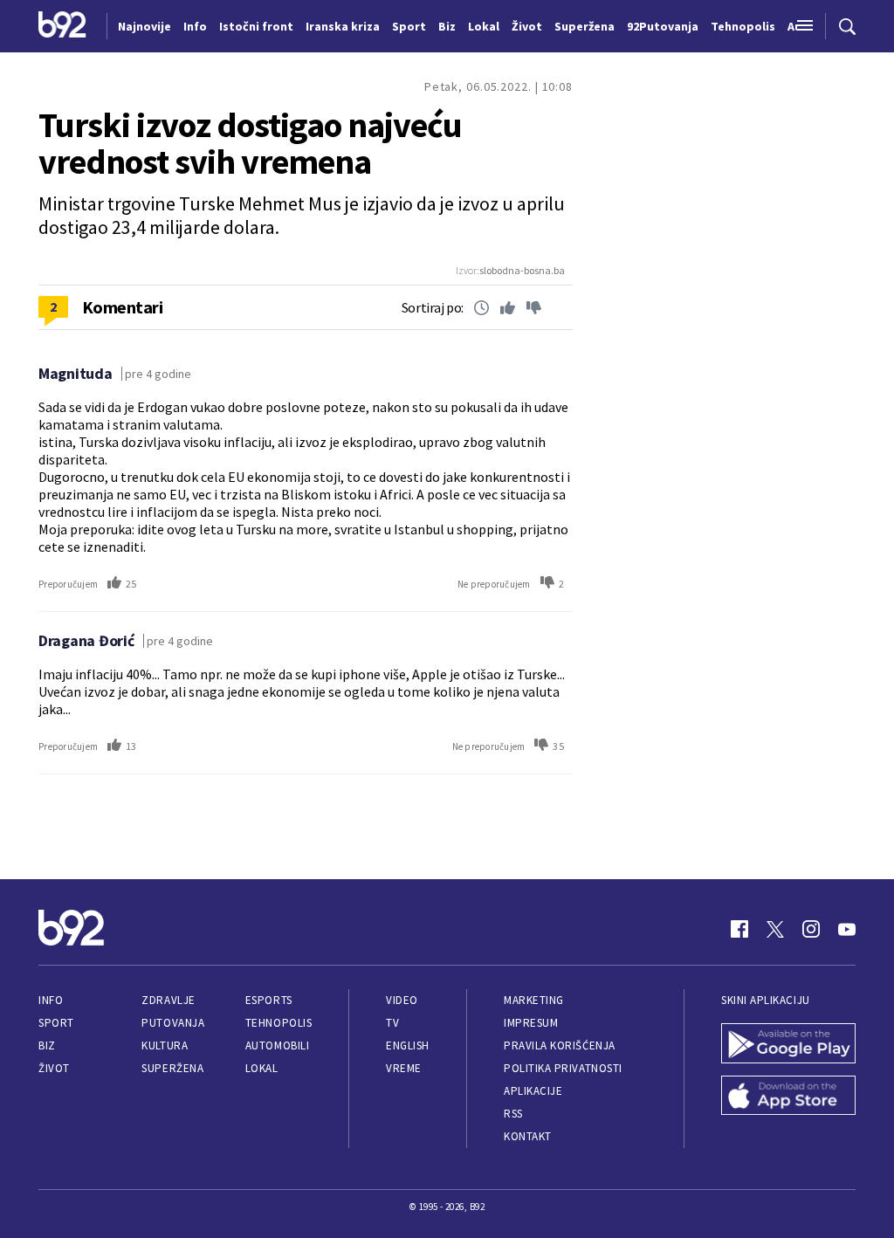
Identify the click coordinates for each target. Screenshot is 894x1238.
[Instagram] (811, 929)
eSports (268, 1000)
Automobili (277, 1045)
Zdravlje (168, 1000)
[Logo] (62, 26)
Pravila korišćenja (559, 1045)
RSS (513, 1113)
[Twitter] (775, 929)
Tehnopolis (278, 1022)
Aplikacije (533, 1090)
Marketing (534, 1000)
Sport (56, 1022)
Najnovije (144, 26)
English (408, 1045)
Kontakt (528, 1136)
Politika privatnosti (563, 1068)
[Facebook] (739, 929)
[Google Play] (788, 1045)
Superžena (172, 1068)
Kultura (164, 1045)
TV (392, 1022)
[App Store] (788, 1097)
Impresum (531, 1022)
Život (54, 1068)
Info (50, 1000)
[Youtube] (847, 929)
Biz (47, 1045)
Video (402, 1000)
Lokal (262, 1068)
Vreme (404, 1068)
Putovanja (172, 1022)
